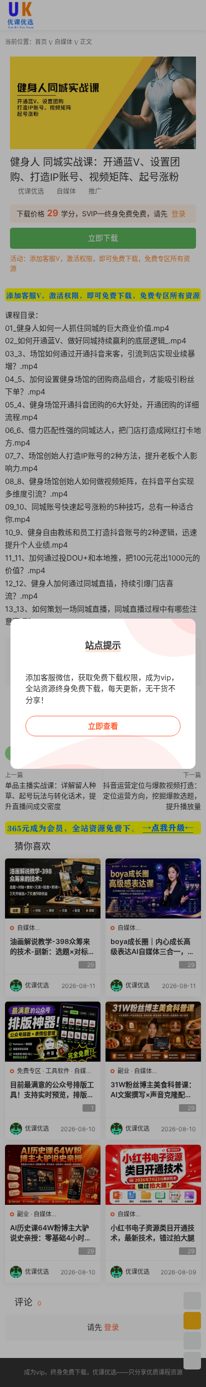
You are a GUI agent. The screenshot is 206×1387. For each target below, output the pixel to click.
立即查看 (103, 726)
